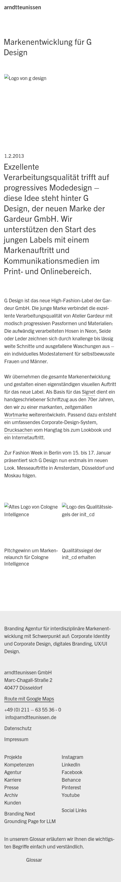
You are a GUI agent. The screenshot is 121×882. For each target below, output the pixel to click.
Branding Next (19, 813)
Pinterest (71, 787)
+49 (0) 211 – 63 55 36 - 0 (32, 709)
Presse (11, 787)
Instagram (72, 757)
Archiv (11, 795)
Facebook (72, 772)
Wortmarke (16, 414)
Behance (71, 779)
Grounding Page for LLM (30, 821)
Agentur (12, 772)
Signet (88, 391)
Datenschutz (18, 728)
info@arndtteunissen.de (30, 717)
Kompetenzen (19, 764)
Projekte (13, 757)
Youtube (71, 795)
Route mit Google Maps (29, 698)
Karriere (12, 779)
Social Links (74, 810)
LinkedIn (71, 764)
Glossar (34, 859)
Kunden (12, 802)
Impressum (16, 739)
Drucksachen (18, 429)
